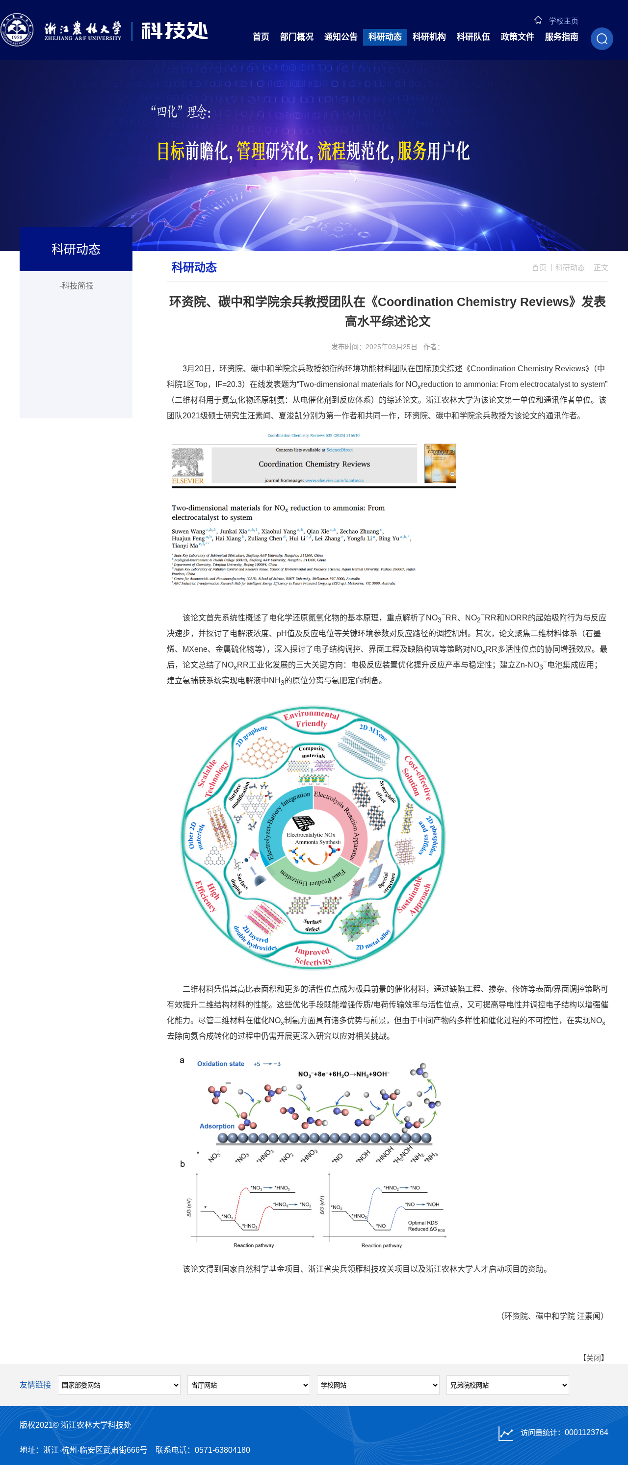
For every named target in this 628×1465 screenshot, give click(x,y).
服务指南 (561, 37)
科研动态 (385, 37)
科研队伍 (473, 37)
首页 (261, 37)
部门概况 (297, 37)
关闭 (593, 1358)
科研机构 (429, 37)
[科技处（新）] (104, 30)
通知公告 (341, 37)
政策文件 (517, 37)
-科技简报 (76, 286)
